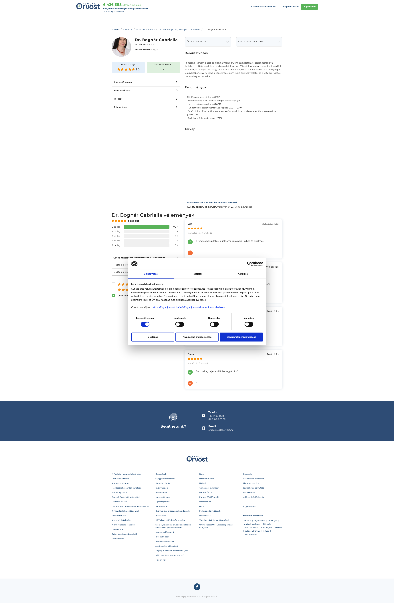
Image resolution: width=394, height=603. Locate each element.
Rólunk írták (205, 515)
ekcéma (247, 520)
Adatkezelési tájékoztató (166, 546)
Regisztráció (309, 6)
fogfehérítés (259, 520)
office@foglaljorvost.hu (220, 430)
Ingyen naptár (249, 506)
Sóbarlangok (161, 506)
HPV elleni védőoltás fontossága (170, 520)
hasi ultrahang (250, 534)
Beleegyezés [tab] (151, 274)
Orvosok (128, 29)
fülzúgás (267, 524)
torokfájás (272, 520)
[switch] (179, 324)
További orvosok (119, 502)
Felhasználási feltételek (209, 511)
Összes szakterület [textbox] (197, 41)
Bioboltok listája (162, 483)
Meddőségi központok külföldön (126, 488)
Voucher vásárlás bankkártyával (214, 520)
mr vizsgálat (266, 527)
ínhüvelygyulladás (252, 524)
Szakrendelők (118, 538)
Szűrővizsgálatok (119, 492)
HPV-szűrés (160, 515)
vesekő (278, 527)
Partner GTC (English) (209, 497)
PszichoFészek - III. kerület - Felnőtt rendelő (212, 202)
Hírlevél (202, 483)
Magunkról (160, 560)
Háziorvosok (161, 492)
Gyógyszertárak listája (165, 478)
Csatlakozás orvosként (263, 6)
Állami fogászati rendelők (123, 525)
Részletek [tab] (197, 274)
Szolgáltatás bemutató (253, 488)
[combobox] (208, 41)
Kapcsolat (247, 474)
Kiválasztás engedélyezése (197, 337)
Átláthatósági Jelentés (253, 497)
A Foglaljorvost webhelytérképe (126, 474)
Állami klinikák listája (121, 520)
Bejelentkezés (291, 6)
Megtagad (152, 337)
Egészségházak (162, 502)
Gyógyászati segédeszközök (124, 534)
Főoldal (116, 29)
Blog (201, 474)
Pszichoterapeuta (145, 29)
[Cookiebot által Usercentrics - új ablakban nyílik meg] (249, 263)
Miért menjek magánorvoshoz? (169, 555)
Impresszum (205, 502)
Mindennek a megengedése (241, 337)
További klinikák (119, 515)
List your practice (251, 483)
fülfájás (266, 531)
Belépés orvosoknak (164, 541)
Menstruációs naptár (165, 532)
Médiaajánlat (249, 492)
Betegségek (160, 474)
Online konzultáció (120, 478)
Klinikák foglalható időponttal (125, 511)
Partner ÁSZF (205, 492)
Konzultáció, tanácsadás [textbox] (251, 41)
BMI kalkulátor (162, 537)
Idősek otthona (162, 497)
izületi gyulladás (251, 527)
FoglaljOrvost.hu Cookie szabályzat (171, 550)
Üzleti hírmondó (206, 478)
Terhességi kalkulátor (209, 488)
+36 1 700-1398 (216, 416)
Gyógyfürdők (161, 488)
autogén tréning (252, 531)
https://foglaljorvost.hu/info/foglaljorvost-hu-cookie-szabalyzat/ (189, 307)
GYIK (201, 506)
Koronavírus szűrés (120, 483)
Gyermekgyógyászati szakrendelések (172, 511)
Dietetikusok (117, 529)
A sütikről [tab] (243, 274)
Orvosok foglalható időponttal (125, 497)
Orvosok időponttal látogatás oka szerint (130, 506)
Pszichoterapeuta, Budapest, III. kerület (179, 29)
